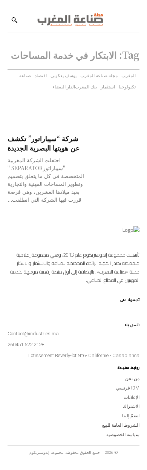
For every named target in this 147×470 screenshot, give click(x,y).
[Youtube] (117, 308)
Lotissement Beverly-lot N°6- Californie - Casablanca (83, 355)
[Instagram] (136, 308)
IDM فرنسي (127, 388)
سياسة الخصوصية (122, 434)
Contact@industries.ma (33, 333)
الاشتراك (131, 406)
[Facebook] (130, 308)
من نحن (132, 378)
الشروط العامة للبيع (120, 425)
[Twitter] (111, 308)
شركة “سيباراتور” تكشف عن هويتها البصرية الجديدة (44, 142)
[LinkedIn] (124, 308)
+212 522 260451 (26, 344)
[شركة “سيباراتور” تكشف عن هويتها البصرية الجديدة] (116, 145)
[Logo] (70, 20)
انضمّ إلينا (130, 415)
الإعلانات (131, 397)
